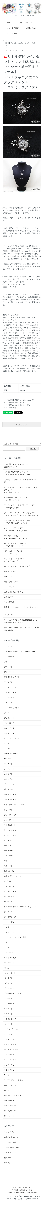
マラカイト (8, 1034)
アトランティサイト (11, 677)
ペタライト (8, 1009)
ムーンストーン (10, 1044)
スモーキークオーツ (11, 886)
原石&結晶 (8, 577)
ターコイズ (8, 912)
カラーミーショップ (12, 1196)
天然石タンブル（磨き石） (14, 592)
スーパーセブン (10, 856)
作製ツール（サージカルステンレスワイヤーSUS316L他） (21, 629)
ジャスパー (8, 851)
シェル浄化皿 (9, 602)
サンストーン (9, 840)
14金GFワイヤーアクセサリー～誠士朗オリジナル (15, 499)
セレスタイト (9, 896)
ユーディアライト (11, 1060)
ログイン (7, 1163)
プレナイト (8, 998)
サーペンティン (10, 835)
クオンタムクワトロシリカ (14, 805)
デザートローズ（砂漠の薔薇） (16, 937)
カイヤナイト (9, 769)
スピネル (7, 881)
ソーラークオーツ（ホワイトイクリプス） (20, 907)
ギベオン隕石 (9, 789)
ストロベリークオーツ (12, 876)
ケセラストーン (10, 825)
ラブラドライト (10, 1070)
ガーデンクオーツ (11, 754)
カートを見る (12, 33)
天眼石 (6, 942)
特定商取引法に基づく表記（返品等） (20, 400)
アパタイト (8, 682)
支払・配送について (27, 23)
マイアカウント (10, 1153)
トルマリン (8, 953)
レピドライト (9, 1101)
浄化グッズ (8, 615)
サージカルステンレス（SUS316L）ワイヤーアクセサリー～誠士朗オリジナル (21, 489)
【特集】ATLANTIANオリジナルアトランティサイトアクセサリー (17, 473)
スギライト (8, 866)
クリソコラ (8, 810)
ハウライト (8, 983)
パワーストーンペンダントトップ (17, 566)
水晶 (5, 861)
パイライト (8, 978)
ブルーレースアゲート (12, 993)
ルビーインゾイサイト (12, 1095)
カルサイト (8, 774)
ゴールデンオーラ (11, 784)
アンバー (7, 713)
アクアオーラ (9, 657)
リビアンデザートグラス (13, 1080)
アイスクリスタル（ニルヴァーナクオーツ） (21, 652)
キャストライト (10, 794)
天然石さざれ (9, 597)
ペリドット (8, 1024)
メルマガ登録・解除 (11, 1147)
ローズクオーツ (10, 1111)
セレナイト (8, 902)
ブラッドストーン (11, 988)
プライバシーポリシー (16, 1192)
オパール (7, 748)
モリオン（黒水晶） (11, 1049)
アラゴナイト (9, 718)
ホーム (9, 23)
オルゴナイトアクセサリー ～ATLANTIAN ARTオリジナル (15, 529)
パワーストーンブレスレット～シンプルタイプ (15, 552)
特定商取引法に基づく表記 (22, 1190)
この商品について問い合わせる (18, 405)
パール (6, 968)
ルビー (6, 1090)
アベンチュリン (10, 687)
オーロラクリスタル (11, 738)
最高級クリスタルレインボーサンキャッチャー (21, 608)
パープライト (9, 963)
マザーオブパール (11, 1029)
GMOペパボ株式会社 (14, 1199)
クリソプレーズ (10, 815)
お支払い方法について (12, 1137)
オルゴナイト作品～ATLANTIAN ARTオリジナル (15, 537)
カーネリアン (9, 759)
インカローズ (9, 723)
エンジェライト (10, 733)
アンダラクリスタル (16, 50)
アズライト (8, 667)
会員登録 (7, 1158)
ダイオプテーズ (10, 917)
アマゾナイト (9, 697)
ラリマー (7, 1075)
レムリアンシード (11, 1106)
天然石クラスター (11, 582)
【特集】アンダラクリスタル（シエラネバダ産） (21, 43)
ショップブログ (13, 28)
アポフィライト (10, 692)
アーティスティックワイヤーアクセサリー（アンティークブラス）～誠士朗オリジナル (21, 514)
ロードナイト (9, 1116)
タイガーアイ (9, 922)
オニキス (7, 743)
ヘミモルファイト (11, 1019)
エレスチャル (9, 728)
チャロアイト (9, 932)
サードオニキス (10, 830)
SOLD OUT (21, 424)
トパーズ (7, 947)
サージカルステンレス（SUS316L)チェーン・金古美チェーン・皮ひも (21, 621)
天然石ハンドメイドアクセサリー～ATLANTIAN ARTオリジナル (17, 521)
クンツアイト (9, 820)
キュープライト (10, 799)
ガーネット (8, 764)
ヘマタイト (8, 1014)
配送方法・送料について (13, 1142)
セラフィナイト (10, 891)
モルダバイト (9, 1055)
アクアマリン (9, 646)
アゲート (7, 662)
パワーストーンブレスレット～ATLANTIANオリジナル (15, 544)
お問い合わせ (31, 28)
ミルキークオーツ (11, 1039)
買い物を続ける (12, 408)
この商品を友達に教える (15, 402)
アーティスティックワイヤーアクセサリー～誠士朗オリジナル (20, 506)
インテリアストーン (11, 587)
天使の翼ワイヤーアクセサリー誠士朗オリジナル (16, 465)
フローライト (9, 1004)
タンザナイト (9, 927)
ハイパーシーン (10, 973)
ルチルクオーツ (10, 1085)
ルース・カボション (11, 571)
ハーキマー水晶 (10, 958)
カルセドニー (9, 779)
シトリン (7, 845)
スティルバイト (10, 871)
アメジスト (8, 703)
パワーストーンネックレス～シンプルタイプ (14, 560)
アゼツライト (9, 672)
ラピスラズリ (9, 1065)
